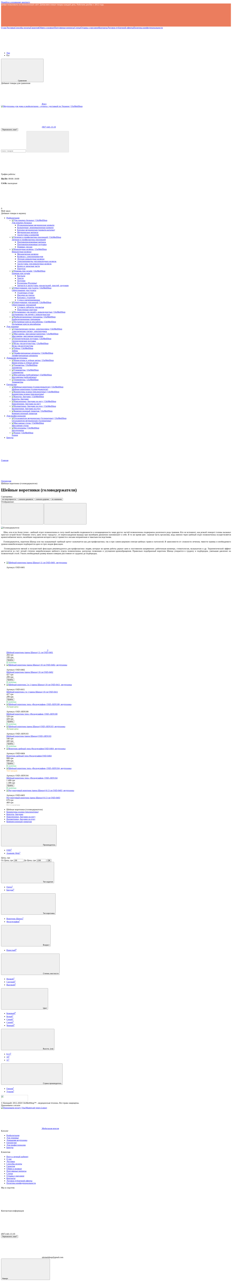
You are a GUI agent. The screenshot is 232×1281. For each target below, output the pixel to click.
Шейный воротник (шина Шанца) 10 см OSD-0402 (29, 672)
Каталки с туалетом (26, 297)
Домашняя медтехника (16, 358)
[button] (116, 16)
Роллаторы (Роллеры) (27, 283)
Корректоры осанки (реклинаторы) (22, 812)
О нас (3, 28)
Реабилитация (12, 218)
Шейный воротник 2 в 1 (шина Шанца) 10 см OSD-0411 (32, 692)
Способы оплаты (22, 28)
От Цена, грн (7, 860)
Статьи (77, 28)
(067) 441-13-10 (49, 127)
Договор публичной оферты (120, 28)
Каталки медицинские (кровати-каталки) (36, 230)
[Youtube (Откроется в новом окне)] (21, 48)
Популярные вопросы (64, 28)
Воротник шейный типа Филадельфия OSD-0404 (29, 756)
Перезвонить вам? (9, 130)
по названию (57, 499)
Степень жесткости (50, 974)
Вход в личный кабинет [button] (17, 1156)
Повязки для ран (24, 247)
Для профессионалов (16, 416)
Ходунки (21, 281)
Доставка (10, 28)
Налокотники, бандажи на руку (20, 819)
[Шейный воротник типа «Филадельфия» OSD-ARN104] (118, 768)
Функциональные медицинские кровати (35, 225)
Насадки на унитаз (25, 295)
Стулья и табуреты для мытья (30, 307)
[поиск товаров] (47, 141)
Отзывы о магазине (90, 28)
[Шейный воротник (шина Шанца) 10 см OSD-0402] (118, 665)
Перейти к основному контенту (15, 2)
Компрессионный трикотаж (19, 821)
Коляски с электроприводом (30, 256)
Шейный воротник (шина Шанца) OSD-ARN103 (28, 736)
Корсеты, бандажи (14, 814)
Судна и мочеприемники (28, 300)
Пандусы (21, 268)
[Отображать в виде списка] (65, 513)
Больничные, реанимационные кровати (35, 227)
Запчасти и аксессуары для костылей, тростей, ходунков (43, 285)
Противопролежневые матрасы (31, 242)
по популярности (9, 499)
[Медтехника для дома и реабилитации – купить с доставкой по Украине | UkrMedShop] (14, 1100)
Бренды (9, 437)
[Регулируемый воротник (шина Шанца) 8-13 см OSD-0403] (118, 790)
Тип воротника (48, 913)
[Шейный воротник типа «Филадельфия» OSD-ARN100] (118, 704)
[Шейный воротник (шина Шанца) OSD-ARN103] (118, 726)
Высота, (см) (47, 1049)
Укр (8, 53)
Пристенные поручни (27, 309)
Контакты (103, 28)
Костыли (21, 276)
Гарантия (34, 28)
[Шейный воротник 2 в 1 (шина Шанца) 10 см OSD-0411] (118, 684)
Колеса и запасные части (28, 266)
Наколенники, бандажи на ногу (20, 817)
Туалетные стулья (25, 293)
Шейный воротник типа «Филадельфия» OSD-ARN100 (31, 714)
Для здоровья (12, 326)
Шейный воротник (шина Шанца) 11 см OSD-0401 (29, 652)
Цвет (44, 1008)
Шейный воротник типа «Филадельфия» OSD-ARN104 (31, 778)
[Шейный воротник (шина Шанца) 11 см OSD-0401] (118, 562)
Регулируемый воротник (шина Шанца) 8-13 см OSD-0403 (33, 798)
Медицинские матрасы (27, 232)
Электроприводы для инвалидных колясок (36, 261)
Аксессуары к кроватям (28, 235)
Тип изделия (47, 882)
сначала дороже (42, 499)
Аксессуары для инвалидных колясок (34, 264)
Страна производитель (51, 1083)
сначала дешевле (26, 499)
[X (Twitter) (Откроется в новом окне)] (61, 48)
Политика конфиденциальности (148, 28)
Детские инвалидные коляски (30, 259)
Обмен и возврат (46, 28)
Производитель (48, 845)
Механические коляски (27, 254)
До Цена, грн (30, 860)
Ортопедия (11, 384)
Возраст (46, 945)
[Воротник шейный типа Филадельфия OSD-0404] (118, 748)
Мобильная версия (50, 1128)
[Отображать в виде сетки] (22, 513)
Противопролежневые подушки (32, 244)
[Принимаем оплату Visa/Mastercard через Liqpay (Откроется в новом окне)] (24, 1108)
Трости (20, 278)
